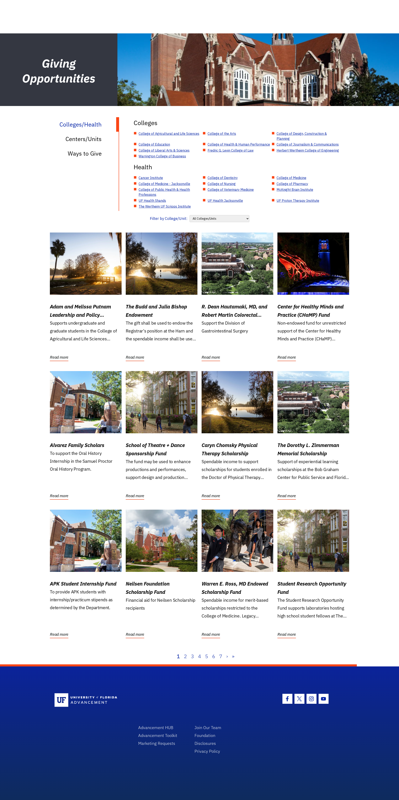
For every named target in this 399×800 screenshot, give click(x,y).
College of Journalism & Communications (308, 144)
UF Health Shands (152, 200)
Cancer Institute (151, 178)
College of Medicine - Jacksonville (164, 184)
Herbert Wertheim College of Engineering (308, 150)
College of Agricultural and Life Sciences (169, 134)
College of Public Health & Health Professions (164, 192)
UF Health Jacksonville (225, 200)
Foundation (205, 735)
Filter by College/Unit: (168, 218)
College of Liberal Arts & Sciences (164, 150)
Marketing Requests (156, 743)
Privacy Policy (207, 751)
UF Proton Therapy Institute (298, 200)
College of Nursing (222, 184)
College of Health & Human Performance (239, 144)
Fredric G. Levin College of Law (231, 150)
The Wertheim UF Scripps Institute (165, 206)
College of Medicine (291, 178)
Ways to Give (85, 153)
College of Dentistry (223, 178)
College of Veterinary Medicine (231, 190)
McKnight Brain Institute (295, 190)
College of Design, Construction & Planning (302, 136)
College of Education (154, 144)
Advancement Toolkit (157, 735)
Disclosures (205, 743)
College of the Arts (222, 134)
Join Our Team (208, 727)
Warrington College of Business (162, 156)
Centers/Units (83, 139)
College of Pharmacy (292, 184)
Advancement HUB (155, 727)
